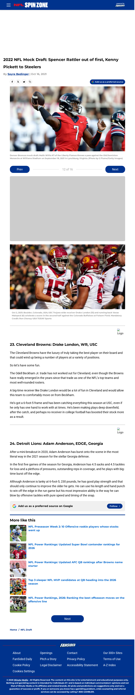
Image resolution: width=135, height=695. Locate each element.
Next (115, 169)
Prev (20, 169)
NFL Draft (26, 629)
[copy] (30, 81)
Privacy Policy (76, 659)
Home (13, 629)
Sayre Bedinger (18, 74)
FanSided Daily (22, 659)
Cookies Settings (24, 671)
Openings (46, 653)
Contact (72, 653)
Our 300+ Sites (112, 653)
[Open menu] (9, 5)
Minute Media (21, 680)
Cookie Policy (21, 665)
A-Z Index (109, 665)
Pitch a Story (48, 659)
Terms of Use (112, 659)
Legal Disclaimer (51, 665)
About (17, 653)
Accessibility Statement (82, 665)
